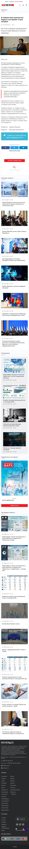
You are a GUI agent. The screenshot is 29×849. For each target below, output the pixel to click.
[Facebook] (20, 824)
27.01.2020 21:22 (6, 24)
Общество (5, 127)
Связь (3, 830)
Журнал (12, 778)
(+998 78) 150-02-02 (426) (13, 763)
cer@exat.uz (6, 768)
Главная (4, 817)
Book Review (5, 803)
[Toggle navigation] (26, 5)
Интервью (4, 783)
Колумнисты (5, 789)
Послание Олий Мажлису (17, 129)
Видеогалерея (5, 810)
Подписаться (14, 505)
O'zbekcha (11, 1)
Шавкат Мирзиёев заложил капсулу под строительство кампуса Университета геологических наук (13, 204)
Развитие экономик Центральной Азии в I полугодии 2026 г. (14, 401)
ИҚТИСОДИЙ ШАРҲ (8, 500)
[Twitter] (23, 824)
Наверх (15, 846)
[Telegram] (17, 824)
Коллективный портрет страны (11, 623)
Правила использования (5, 827)
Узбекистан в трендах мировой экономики (12, 448)
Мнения (4, 785)
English (21, 1)
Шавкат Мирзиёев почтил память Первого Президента (14, 232)
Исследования (5, 801)
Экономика (13, 785)
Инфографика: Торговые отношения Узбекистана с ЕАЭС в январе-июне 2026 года (13, 376)
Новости (12, 783)
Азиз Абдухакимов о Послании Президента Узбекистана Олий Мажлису (13, 259)
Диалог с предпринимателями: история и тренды (14, 650)
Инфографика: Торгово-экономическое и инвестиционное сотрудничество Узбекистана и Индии (14, 538)
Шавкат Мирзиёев (15, 127)
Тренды (3, 778)
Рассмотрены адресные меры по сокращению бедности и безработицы (13, 732)
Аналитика (4, 776)
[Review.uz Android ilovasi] (21, 819)
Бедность (4, 129)
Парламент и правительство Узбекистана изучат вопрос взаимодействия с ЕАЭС (14, 314)
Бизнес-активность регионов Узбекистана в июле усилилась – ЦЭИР (14, 705)
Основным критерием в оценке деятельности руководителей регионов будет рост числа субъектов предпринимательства (13, 343)
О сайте (4, 820)
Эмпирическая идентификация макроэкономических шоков (12, 424)
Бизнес (3, 787)
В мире (12, 776)
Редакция (4, 824)
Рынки (3, 780)
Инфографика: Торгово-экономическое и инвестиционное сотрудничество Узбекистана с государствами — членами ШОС (14, 568)
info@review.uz (6, 765)
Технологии (4, 794)
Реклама (4, 822)
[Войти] (23, 5)
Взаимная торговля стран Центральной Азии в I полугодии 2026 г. (13, 597)
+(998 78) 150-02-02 (7, 760)
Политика (12, 787)
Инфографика (5, 798)
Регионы (12, 780)
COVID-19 (13, 794)
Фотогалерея (5, 807)
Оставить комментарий (14, 160)
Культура (4, 796)
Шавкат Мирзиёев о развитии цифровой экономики (13, 287)
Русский (17, 1)
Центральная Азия (15, 789)
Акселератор (5, 792)
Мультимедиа (5, 805)
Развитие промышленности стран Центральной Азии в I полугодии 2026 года (14, 677)
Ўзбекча (7, 1)
